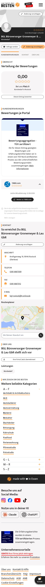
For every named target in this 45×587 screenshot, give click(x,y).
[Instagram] (3, 500)
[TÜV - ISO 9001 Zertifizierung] (7, 537)
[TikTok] (25, 500)
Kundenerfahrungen (10, 55)
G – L (21, 460)
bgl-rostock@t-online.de (20, 296)
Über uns (35, 55)
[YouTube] (17, 500)
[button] (40, 580)
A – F (21, 389)
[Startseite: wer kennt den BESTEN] (10, 4)
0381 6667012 (15, 284)
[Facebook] (10, 500)
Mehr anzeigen (9, 218)
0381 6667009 (15, 272)
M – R (21, 464)
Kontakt (25, 55)
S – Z (21, 469)
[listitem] (16, 393)
